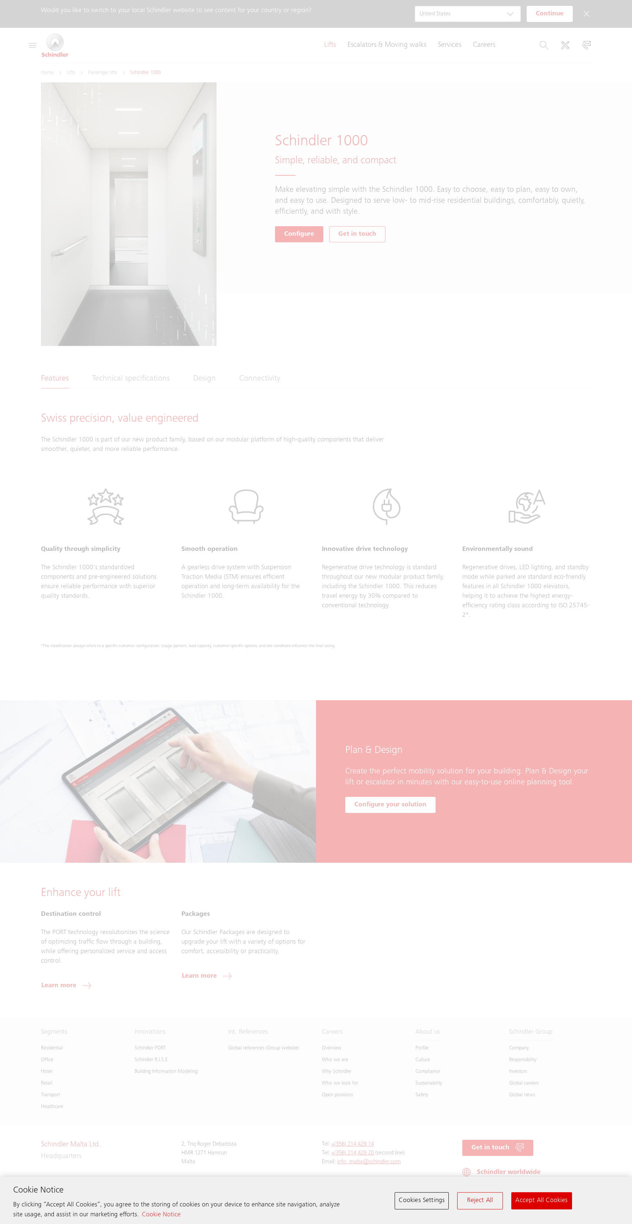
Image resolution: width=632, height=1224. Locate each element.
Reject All (480, 1200)
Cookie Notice (161, 1215)
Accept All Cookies (541, 1200)
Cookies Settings (422, 1200)
